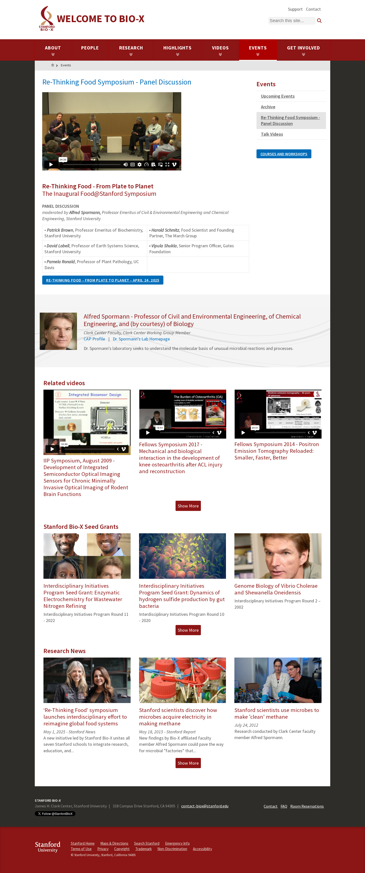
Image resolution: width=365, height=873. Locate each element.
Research (131, 48)
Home (53, 66)
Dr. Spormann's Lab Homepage (141, 339)
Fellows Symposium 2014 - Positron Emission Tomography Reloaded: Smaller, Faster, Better (276, 451)
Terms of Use (81, 848)
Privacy (103, 848)
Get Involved (303, 48)
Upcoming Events (278, 96)
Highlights (177, 48)
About (53, 48)
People (90, 48)
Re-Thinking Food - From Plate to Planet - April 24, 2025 (102, 280)
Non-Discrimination (172, 848)
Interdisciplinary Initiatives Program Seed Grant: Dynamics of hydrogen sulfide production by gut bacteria (182, 595)
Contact (313, 9)
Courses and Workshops (283, 153)
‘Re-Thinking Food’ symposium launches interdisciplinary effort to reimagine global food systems (85, 717)
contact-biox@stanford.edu (204, 805)
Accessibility (202, 848)
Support (295, 9)
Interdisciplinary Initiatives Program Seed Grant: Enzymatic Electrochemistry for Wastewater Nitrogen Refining (82, 595)
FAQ (284, 806)
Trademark (143, 848)
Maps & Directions (114, 843)
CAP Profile (94, 339)
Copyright (122, 848)
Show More (188, 506)
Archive (268, 107)
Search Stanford (146, 843)
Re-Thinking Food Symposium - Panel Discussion (290, 120)
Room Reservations (307, 806)
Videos (220, 48)
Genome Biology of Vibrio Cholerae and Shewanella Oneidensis (276, 589)
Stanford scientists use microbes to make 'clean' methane (276, 713)
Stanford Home (83, 843)
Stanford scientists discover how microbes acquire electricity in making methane (178, 717)
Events (258, 48)
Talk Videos (272, 134)
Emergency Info (177, 843)
